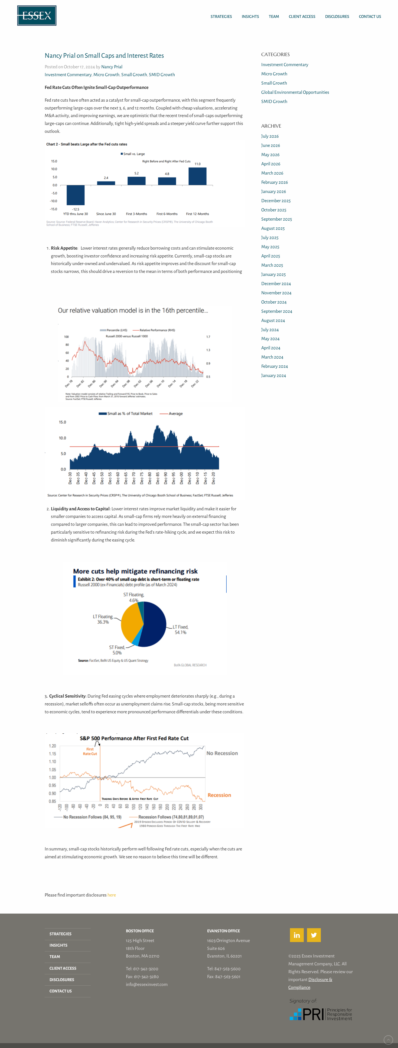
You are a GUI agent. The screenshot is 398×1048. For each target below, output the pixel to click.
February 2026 (274, 182)
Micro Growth (106, 75)
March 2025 (272, 265)
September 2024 (276, 311)
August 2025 (273, 228)
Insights (250, 16)
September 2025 (276, 219)
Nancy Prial (111, 67)
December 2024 (276, 283)
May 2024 (270, 338)
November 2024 (276, 293)
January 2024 (273, 375)
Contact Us (370, 16)
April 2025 (270, 256)
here (111, 895)
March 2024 (272, 357)
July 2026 (270, 136)
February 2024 (274, 366)
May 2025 (270, 247)
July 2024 (270, 330)
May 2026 (270, 154)
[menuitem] (221, 11)
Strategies (221, 16)
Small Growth (134, 75)
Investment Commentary (68, 75)
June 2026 (270, 145)
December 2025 (276, 201)
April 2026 (270, 164)
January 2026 (273, 191)
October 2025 (273, 210)
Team (274, 16)
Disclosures (337, 16)
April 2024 (270, 348)
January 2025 (273, 274)
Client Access (302, 16)
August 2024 (273, 320)
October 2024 (274, 302)
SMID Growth (162, 75)
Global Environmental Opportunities (295, 92)
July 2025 (270, 237)
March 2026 (272, 173)
